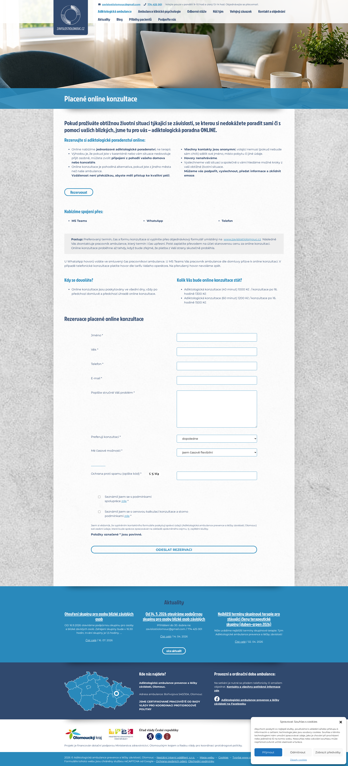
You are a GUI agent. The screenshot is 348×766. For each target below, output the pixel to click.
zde (124, 501)
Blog (120, 19)
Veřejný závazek (241, 11)
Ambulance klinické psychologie (159, 11)
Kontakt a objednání (271, 11)
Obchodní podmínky (201, 761)
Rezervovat (78, 192)
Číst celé (91, 640)
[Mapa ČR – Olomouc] (99, 691)
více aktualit (174, 651)
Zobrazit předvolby (328, 752)
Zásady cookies (298, 759)
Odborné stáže (196, 11)
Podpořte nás (167, 19)
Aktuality (104, 19)
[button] (341, 722)
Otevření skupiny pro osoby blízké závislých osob (99, 616)
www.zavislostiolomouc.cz (242, 239)
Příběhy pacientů (140, 19)
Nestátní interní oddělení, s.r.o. (176, 757)
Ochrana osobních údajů (171, 761)
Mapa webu (207, 757)
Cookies (223, 757)
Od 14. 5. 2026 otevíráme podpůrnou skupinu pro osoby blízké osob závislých (174, 616)
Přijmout (268, 752)
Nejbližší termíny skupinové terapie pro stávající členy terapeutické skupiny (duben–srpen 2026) (249, 619)
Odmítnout (297, 752)
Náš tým (218, 11)
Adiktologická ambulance (115, 11)
